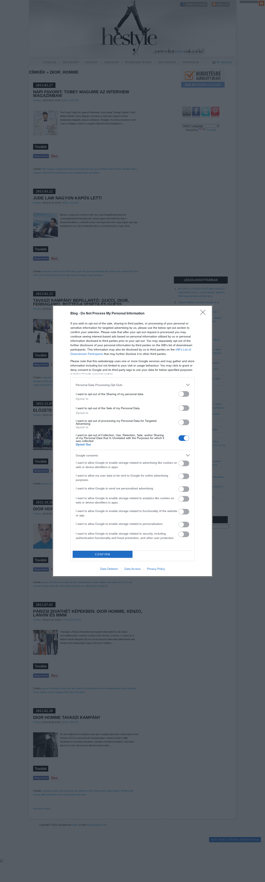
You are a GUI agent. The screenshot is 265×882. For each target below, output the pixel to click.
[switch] (183, 394)
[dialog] (132, 441)
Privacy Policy (156, 568)
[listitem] (132, 385)
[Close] (204, 314)
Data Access (132, 568)
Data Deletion (109, 568)
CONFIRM (102, 554)
